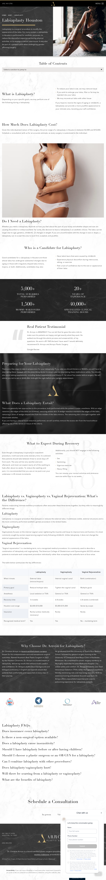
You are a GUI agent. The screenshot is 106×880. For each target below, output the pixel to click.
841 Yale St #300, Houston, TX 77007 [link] (9, 834)
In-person (46, 815)
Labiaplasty (18, 15)
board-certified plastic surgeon (34, 651)
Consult (20, 372)
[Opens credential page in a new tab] (9, 702)
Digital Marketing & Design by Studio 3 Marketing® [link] (41, 859)
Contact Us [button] (77, 878)
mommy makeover (41, 855)
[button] (103, 3)
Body (10, 15)
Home (4, 15)
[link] (7, 3)
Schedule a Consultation (53, 802)
